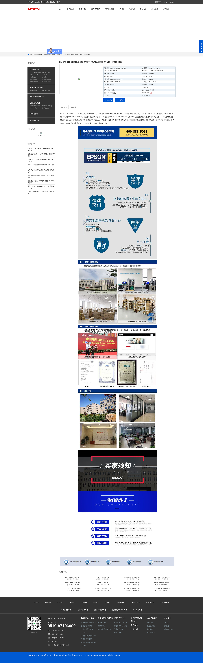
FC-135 (36, 602)
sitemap (118, 655)
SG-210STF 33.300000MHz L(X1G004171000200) (73, 583)
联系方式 (167, 623)
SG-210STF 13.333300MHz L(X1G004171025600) (162, 578)
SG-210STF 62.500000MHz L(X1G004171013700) (103, 583)
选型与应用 (151, 632)
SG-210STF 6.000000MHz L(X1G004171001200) (73, 578)
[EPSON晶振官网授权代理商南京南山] (34, 9)
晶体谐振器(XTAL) (105, 618)
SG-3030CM (41, 136)
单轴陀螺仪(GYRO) (35, 106)
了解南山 (166, 9)
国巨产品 (143, 9)
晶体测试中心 (168, 629)
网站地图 (111, 655)
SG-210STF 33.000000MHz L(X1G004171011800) (132, 583)
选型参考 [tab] (73, 107)
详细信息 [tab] (64, 107)
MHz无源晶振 (46, 90)
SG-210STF (47, 54)
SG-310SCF (136, 602)
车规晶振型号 (137, 610)
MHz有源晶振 (46, 72)
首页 (60, 9)
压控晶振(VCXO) (86, 639)
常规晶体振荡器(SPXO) (88, 623)
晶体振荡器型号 (38, 54)
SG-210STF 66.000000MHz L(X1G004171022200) (103, 589)
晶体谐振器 (82, 9)
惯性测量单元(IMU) (120, 626)
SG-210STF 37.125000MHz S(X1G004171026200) (132, 589)
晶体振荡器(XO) (87, 618)
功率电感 (132, 9)
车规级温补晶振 (46, 79)
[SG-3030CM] (41, 133)
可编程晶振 (33, 77)
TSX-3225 (72, 602)
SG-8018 (96, 602)
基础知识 (150, 629)
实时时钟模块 (95, 9)
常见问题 (150, 623)
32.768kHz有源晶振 (35, 72)
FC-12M (59, 602)
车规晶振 (121, 9)
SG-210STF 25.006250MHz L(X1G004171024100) (162, 589)
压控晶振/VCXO (46, 82)
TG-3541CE (150, 602)
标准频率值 (151, 626)
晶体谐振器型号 (83, 610)
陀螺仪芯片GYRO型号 (119, 610)
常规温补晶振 (33, 79)
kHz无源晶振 (33, 90)
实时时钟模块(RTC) (37, 96)
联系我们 (158, 2)
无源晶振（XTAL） (37, 87)
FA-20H (84, 602)
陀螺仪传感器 (109, 9)
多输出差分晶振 (34, 75)
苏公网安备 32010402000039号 (95, 655)
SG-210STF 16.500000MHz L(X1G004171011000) (73, 589)
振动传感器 (45, 108)
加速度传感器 (33, 108)
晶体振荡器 (70, 9)
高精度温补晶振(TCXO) (88, 636)
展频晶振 (44, 77)
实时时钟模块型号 (100, 610)
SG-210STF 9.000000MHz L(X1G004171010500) (161, 583)
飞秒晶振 (44, 75)
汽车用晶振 (34, 114)
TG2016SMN (164, 602)
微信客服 (34, 632)
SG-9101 (108, 602)
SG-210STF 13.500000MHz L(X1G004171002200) (103, 578)
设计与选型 (154, 9)
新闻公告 (167, 626)
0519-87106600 (169, 2)
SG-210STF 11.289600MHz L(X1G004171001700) (132, 578)
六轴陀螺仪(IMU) (47, 106)
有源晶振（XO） (36, 69)
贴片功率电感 (35, 120)
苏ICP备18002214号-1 (75, 655)
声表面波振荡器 (34, 82)
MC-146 (48, 602)
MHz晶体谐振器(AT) (104, 629)
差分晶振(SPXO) (86, 626)
